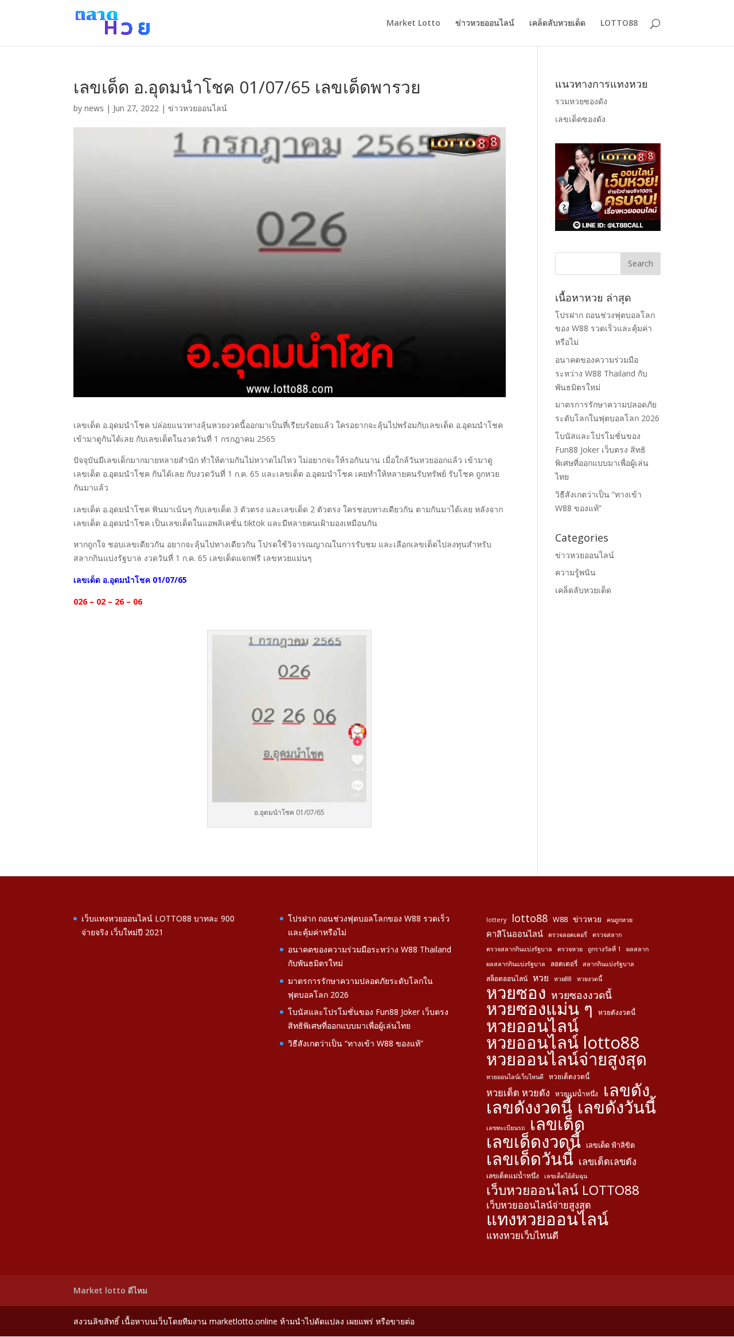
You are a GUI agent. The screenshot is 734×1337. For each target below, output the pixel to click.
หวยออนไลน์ (532, 1026)
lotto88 (530, 918)
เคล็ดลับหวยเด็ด (557, 23)
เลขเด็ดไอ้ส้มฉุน (565, 1176)
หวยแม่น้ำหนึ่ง (576, 1093)
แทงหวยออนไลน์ (547, 1219)
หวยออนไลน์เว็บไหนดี (515, 1077)
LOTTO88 (619, 23)
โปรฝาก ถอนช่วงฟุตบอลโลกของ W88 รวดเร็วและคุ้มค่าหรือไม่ (605, 328)
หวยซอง (516, 993)
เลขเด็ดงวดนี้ (533, 1142)
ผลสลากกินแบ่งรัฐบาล (515, 964)
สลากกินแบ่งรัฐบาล (608, 964)
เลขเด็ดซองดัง (580, 118)
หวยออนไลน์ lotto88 (563, 1043)
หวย (541, 977)
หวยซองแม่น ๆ (539, 1009)
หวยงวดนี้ (589, 979)
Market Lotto (413, 23)
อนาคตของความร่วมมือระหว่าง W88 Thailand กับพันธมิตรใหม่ (601, 373)
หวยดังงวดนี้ (616, 1012)
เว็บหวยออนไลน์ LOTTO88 (562, 1190)
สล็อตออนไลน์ (507, 978)
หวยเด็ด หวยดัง (518, 1093)
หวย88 (563, 979)
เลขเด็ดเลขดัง (608, 1161)
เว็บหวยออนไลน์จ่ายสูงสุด (538, 1205)
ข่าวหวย (587, 918)
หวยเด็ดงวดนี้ (569, 1076)
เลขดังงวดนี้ (529, 1108)
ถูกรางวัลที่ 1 (604, 949)
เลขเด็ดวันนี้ (529, 1159)
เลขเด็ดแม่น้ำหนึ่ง (512, 1175)
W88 (560, 919)
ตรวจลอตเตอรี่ (567, 935)
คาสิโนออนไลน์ (514, 933)
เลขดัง (626, 1090)
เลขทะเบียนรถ (505, 1128)
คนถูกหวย (620, 920)
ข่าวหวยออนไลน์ (484, 23)
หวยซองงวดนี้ (581, 995)
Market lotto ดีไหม (110, 1290)
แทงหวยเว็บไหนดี (522, 1235)
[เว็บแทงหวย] (608, 227)
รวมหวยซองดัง (581, 101)
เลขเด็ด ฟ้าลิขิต (610, 1145)
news (94, 108)
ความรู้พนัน (575, 572)
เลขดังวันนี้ (616, 1108)
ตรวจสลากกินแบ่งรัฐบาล (519, 949)
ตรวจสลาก (607, 935)
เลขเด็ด (557, 1124)
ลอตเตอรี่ (563, 963)
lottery (496, 920)
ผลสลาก (637, 949)
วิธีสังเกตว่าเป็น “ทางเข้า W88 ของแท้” (355, 1043)
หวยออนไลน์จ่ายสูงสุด (566, 1060)
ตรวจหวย (570, 949)
